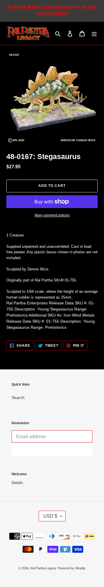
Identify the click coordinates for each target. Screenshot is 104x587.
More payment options (52, 215)
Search (18, 397)
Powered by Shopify (71, 568)
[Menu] (94, 33)
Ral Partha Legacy (43, 568)
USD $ (50, 516)
